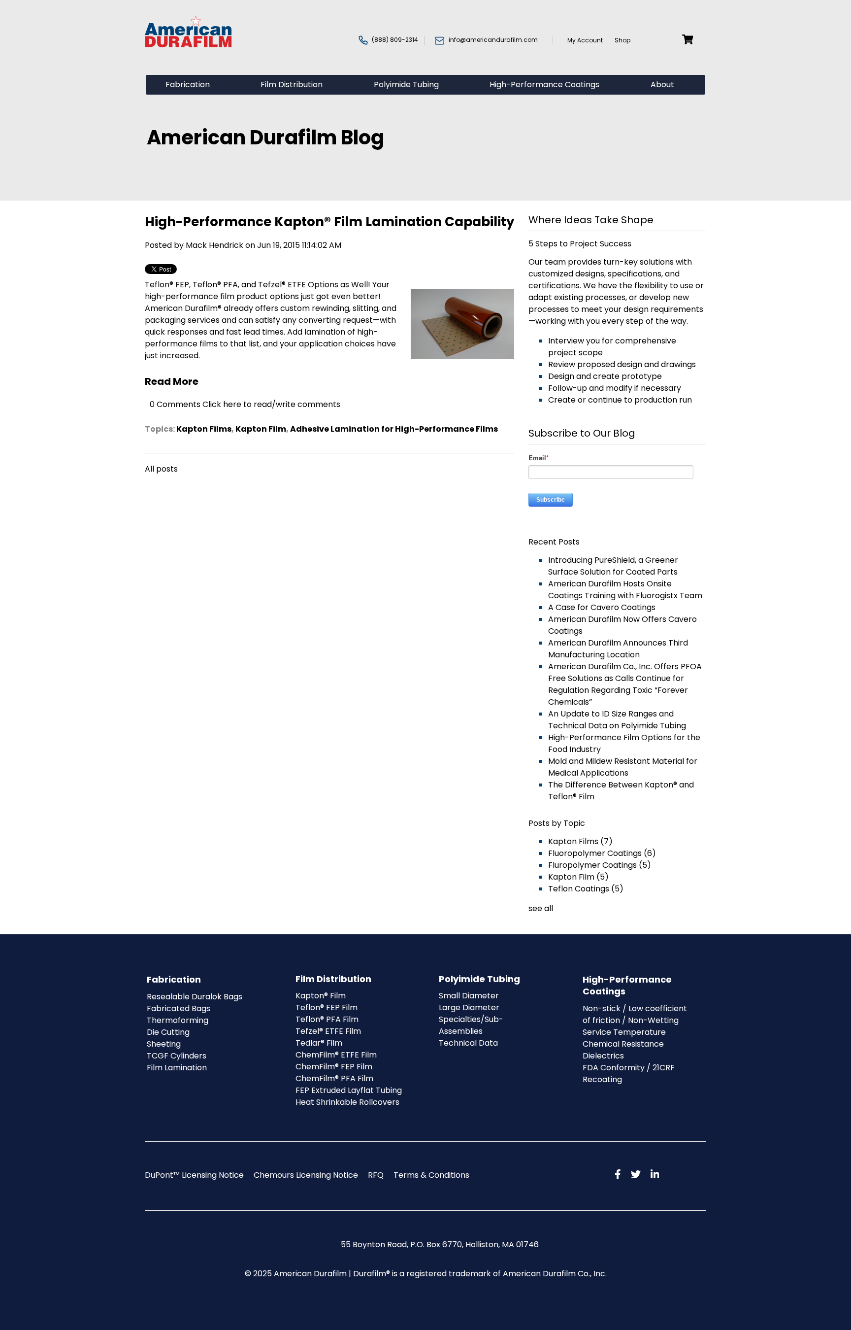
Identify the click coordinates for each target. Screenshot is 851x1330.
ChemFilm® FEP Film (333, 1066)
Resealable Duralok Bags (194, 996)
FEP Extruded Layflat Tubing (348, 1090)
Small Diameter (469, 995)
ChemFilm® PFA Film (334, 1078)
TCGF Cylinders (176, 1055)
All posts (161, 469)
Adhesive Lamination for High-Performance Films (394, 429)
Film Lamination (177, 1067)
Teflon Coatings (585, 888)
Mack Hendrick (214, 245)
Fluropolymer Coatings (599, 865)
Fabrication (174, 979)
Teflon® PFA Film (327, 1019)
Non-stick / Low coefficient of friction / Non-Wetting (635, 1014)
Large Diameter (469, 1007)
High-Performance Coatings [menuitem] (544, 84)
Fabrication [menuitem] (187, 84)
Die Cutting (168, 1032)
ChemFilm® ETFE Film (336, 1054)
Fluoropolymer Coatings (602, 853)
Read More (171, 381)
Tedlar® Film (318, 1043)
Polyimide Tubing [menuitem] (406, 84)
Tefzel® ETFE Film (328, 1031)
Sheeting (164, 1044)
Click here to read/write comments (271, 404)
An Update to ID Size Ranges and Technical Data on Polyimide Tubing (617, 719)
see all (540, 908)
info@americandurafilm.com (493, 39)
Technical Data (468, 1043)
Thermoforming (177, 1020)
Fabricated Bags (178, 1008)
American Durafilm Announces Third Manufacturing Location (618, 648)
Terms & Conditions (431, 1175)
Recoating (602, 1079)
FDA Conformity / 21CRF (629, 1067)
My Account (580, 40)
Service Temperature (624, 1032)
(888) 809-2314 (395, 39)
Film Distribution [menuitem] (292, 84)
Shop (623, 40)
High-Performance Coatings (627, 985)
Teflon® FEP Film (326, 1007)
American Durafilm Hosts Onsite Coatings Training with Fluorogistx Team (625, 589)
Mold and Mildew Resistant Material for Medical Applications (622, 767)
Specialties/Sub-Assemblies (471, 1025)
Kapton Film (260, 429)
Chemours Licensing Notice (306, 1175)
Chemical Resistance (623, 1044)
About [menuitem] (662, 84)
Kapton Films (203, 429)
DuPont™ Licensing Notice (194, 1175)
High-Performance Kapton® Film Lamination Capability (329, 222)
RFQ (376, 1175)
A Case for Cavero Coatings (601, 607)
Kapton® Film (320, 995)
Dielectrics (603, 1055)
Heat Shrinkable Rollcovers (347, 1102)
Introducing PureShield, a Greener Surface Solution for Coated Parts (613, 566)
